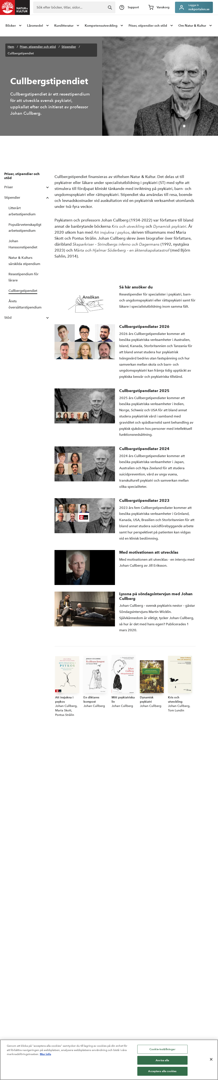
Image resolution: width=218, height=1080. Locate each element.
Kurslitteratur (63, 25)
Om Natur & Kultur (192, 25)
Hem (11, 47)
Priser (8, 187)
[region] (109, 1059)
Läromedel (35, 25)
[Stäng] (211, 1059)
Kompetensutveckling (101, 25)
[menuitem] (14, 25)
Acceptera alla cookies (162, 1071)
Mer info (45, 1054)
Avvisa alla (162, 1060)
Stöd (7, 318)
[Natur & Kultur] (15, 7)
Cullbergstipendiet (21, 53)
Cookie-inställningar (162, 1049)
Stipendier (69, 47)
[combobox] (74, 7)
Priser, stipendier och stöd (148, 25)
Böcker (11, 25)
